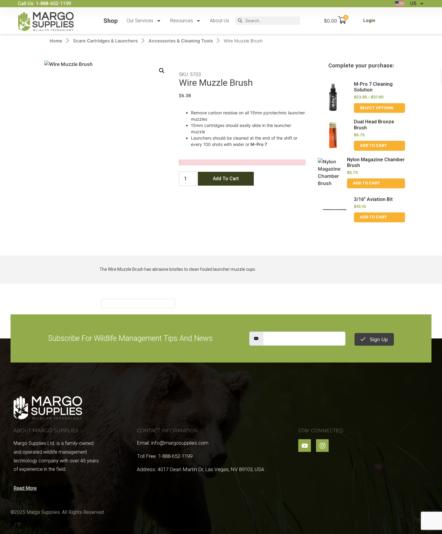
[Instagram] (322, 445)
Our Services (140, 20)
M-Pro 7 (258, 144)
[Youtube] (304, 445)
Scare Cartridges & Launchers (105, 41)
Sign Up (378, 339)
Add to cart (226, 178)
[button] (161, 70)
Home (56, 41)
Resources (181, 20)
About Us (219, 20)
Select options (376, 108)
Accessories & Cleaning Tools (181, 41)
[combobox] (271, 21)
